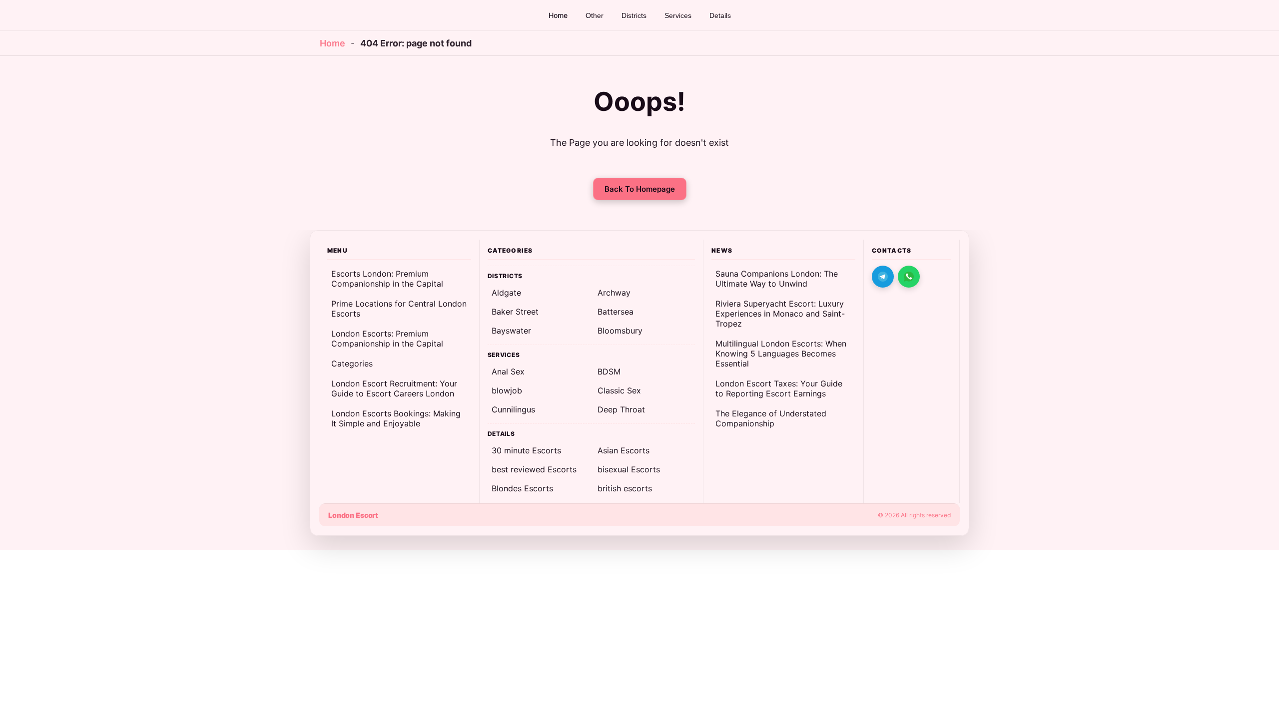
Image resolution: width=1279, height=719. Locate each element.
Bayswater (511, 331)
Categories (352, 363)
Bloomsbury (620, 331)
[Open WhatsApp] (909, 277)
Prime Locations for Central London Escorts (399, 309)
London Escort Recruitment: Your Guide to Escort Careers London (394, 388)
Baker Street (515, 312)
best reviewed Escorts (534, 469)
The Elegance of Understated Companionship (770, 418)
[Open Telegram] (883, 277)
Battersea (616, 312)
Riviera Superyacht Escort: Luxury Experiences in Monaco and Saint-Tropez (780, 314)
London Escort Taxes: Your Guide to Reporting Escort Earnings (778, 388)
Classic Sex (619, 390)
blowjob (507, 390)
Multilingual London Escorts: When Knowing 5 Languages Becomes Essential (780, 353)
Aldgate (506, 293)
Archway (614, 293)
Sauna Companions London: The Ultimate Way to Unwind (776, 279)
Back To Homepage (640, 189)
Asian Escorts (623, 450)
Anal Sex (508, 371)
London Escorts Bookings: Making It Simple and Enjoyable (396, 418)
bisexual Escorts (629, 469)
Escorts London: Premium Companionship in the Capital (387, 279)
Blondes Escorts (522, 488)
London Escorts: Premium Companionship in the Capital (387, 339)
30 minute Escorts (526, 450)
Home (332, 43)
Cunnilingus (513, 409)
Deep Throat (621, 409)
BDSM (609, 371)
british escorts (625, 488)
